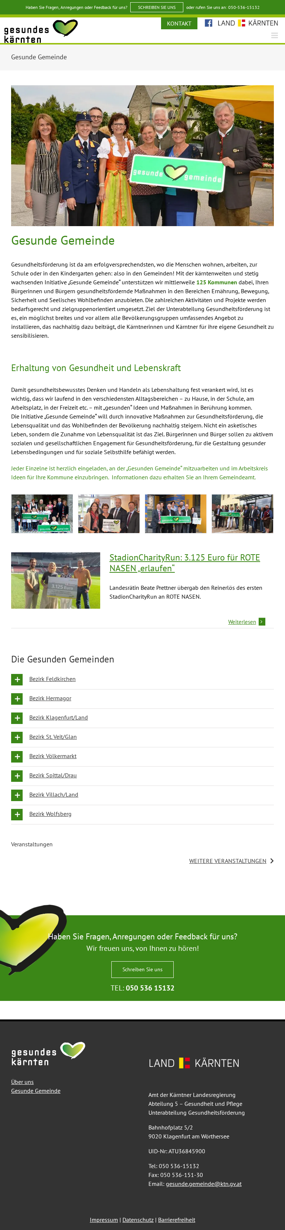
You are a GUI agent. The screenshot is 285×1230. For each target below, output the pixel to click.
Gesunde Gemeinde (35, 1090)
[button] (142, 679)
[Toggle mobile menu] (275, 35)
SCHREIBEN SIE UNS (157, 7)
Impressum (104, 1219)
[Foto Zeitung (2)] (242, 514)
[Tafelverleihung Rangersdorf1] (42, 514)
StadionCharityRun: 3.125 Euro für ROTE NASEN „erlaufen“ (184, 563)
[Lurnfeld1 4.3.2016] (175, 514)
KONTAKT (179, 23)
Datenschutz (138, 1219)
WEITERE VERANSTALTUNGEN (227, 860)
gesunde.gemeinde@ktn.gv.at (204, 1183)
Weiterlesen (242, 621)
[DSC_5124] (109, 514)
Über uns (22, 1081)
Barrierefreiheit (176, 1219)
